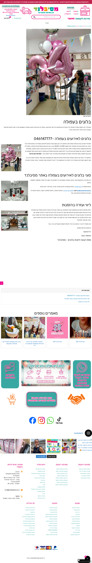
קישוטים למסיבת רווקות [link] (62, 471)
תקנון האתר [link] (42, 476)
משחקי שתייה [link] (76, 532)
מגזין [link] (44, 493)
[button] (47, 23)
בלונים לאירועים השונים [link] (84, 190)
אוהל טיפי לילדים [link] (76, 516)
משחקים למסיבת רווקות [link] (62, 480)
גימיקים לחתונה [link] (53, 510)
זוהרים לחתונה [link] (53, 512)
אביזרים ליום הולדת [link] (30, 507)
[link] (1, 283)
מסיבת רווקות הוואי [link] (85, 478)
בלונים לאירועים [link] (76, 507)
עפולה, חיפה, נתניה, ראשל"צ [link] (11, 498)
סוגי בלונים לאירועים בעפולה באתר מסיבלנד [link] (76, 299)
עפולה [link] (75, 11)
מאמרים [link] (80, 26)
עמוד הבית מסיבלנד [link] (40, 469)
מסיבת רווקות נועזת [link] (85, 473)
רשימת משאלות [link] (41, 491)
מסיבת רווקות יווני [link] (85, 476)
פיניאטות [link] (32, 512)
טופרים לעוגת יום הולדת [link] (29, 523)
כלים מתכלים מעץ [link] (75, 534)
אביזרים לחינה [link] (53, 532)
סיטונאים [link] (17, 18)
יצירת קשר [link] (42, 482)
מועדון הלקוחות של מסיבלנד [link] (38, 473)
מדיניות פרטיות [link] (41, 498)
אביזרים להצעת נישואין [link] (51, 534)
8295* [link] (17, 496)
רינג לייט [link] (77, 512)
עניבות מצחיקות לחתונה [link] (51, 514)
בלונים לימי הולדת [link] (68, 190)
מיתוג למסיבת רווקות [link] (62, 476)
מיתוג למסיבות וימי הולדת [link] (28, 532)
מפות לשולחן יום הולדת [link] (29, 525)
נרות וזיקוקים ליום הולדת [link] (29, 521)
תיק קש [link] (78, 514)
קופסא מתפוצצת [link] (75, 523)
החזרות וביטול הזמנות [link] (39, 478)
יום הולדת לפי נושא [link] (30, 510)
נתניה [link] (75, 14)
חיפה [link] (68, 11)
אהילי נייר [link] (77, 530)
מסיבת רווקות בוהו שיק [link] (84, 469)
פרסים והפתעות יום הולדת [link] (28, 516)
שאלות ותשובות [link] (41, 487)
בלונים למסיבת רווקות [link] (62, 473)
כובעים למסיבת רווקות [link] (62, 482)
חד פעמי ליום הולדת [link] (30, 514)
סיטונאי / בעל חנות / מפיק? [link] (38, 489)
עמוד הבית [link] (88, 26)
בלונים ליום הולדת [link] (30, 534)
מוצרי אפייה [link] (32, 528)
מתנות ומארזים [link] (76, 521)
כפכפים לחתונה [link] (53, 523)
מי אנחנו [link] (43, 480)
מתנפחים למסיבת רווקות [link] (61, 484)
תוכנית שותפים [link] (41, 471)
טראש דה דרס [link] (53, 528)
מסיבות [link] (78, 525)
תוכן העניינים (85, 290)
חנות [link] (44, 484)
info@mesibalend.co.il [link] (12, 490)
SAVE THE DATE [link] (52, 530)
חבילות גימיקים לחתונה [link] (51, 521)
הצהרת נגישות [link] (41, 496)
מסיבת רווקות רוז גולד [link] (84, 471)
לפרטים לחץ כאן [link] (10, 15)
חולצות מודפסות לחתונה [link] (51, 516)
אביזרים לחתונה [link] (53, 507)
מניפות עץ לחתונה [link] (52, 525)
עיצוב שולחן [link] (77, 510)
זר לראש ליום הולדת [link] (30, 530)
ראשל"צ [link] (67, 14)
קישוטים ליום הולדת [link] (30, 519)
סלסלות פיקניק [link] (76, 519)
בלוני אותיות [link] (78, 186)
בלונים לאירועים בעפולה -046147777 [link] (78, 295)
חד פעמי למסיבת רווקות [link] (62, 478)
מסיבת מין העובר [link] (76, 528)
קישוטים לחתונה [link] (53, 519)
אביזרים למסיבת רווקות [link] (62, 469)
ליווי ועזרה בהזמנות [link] (83, 302)
